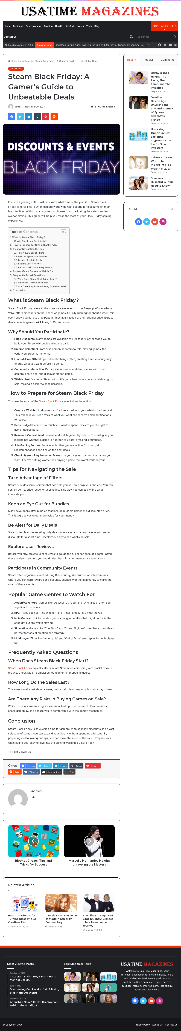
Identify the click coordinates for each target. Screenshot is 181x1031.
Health (58, 26)
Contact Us (10, 36)
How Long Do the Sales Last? (33, 282)
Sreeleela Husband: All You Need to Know (162, 182)
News (80, 26)
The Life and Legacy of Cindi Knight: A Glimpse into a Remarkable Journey (98, 920)
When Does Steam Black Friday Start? (36, 279)
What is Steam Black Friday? (28, 237)
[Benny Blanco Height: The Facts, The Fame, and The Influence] (138, 77)
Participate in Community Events (35, 267)
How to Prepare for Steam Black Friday (35, 245)
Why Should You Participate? (31, 241)
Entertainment (34, 26)
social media (26, 61)
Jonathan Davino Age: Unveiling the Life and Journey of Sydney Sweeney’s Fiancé (162, 108)
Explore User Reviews (29, 263)
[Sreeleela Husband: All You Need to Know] (138, 183)
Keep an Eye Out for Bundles (32, 256)
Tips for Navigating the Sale (29, 249)
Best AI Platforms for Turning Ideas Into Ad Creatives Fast (22, 919)
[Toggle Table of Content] (62, 232)
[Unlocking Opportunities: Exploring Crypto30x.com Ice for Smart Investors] (138, 134)
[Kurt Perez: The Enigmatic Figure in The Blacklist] (90, 998)
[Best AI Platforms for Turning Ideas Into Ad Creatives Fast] (24, 903)
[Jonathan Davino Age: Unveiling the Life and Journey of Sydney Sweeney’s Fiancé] (138, 102)
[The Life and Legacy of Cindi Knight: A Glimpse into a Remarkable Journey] (99, 903)
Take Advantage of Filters (30, 252)
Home (7, 26)
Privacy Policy (142, 1024)
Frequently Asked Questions (29, 275)
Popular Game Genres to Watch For (33, 271)
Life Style (70, 26)
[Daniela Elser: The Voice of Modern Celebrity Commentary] (61, 903)
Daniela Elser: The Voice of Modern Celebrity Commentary (61, 919)
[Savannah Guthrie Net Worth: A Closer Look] (108, 998)
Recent (131, 59)
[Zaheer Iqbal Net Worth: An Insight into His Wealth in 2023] (138, 162)
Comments (167, 59)
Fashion (48, 26)
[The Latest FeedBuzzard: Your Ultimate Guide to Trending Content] (108, 987)
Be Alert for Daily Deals (30, 260)
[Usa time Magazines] (90, 10)
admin (36, 791)
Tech (89, 26)
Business (18, 26)
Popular (148, 59)
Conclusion (19, 290)
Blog (96, 26)
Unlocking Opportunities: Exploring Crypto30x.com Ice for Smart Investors (97, 44)
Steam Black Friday (51, 401)
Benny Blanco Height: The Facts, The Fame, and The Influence (160, 80)
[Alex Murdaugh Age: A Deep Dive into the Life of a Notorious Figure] (72, 998)
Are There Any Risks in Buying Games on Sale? (42, 286)
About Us (157, 1024)
